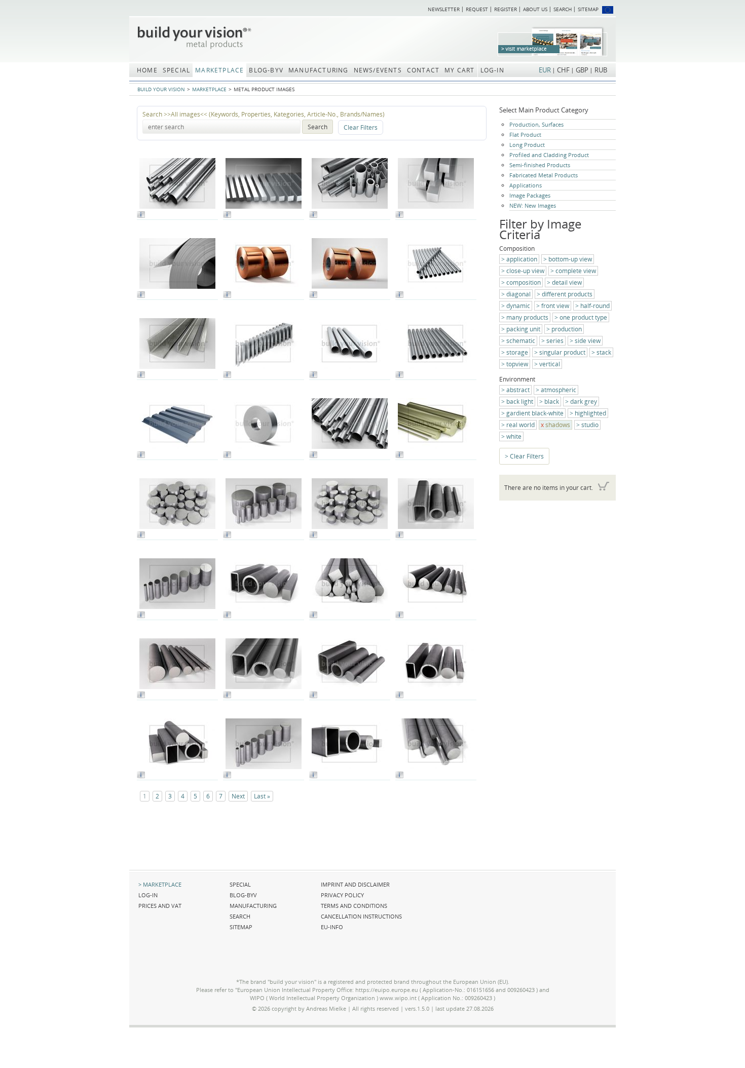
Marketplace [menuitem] (219, 70)
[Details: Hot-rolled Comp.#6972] (399, 696)
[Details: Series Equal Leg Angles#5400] (141, 375)
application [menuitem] (521, 259)
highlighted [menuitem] (590, 413)
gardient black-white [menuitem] (535, 413)
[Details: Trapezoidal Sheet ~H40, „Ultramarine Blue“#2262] (141, 456)
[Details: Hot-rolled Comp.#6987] (141, 776)
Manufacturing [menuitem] (318, 70)
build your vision (161, 89)
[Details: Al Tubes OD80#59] (399, 295)
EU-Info (332, 927)
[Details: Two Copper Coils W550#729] (227, 295)
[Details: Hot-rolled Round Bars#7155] (313, 536)
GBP (582, 69)
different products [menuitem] (567, 294)
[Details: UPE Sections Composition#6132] (227, 375)
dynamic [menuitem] (518, 305)
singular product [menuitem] (562, 352)
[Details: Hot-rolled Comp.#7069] (141, 696)
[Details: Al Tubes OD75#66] (313, 375)
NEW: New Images (532, 205)
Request (477, 9)
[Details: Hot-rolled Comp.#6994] (313, 776)
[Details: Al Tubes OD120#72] (399, 375)
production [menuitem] (566, 329)
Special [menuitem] (176, 70)
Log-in (148, 895)
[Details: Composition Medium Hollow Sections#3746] (313, 215)
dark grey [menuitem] (583, 401)
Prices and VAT (159, 905)
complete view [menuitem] (575, 270)
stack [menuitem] (604, 352)
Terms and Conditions (354, 905)
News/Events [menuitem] (378, 70)
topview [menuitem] (517, 364)
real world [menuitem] (520, 425)
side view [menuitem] (588, 340)
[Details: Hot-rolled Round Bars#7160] (141, 616)
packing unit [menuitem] (523, 329)
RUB (600, 69)
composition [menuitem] (523, 282)
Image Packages (529, 195)
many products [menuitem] (527, 317)
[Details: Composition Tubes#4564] (313, 456)
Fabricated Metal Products (543, 175)
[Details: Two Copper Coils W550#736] (313, 295)
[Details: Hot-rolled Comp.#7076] (227, 696)
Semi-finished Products (539, 165)
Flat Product (525, 134)
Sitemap (588, 9)
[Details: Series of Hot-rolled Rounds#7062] (399, 616)
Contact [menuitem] (423, 70)
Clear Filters (361, 127)
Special (240, 884)
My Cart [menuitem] (459, 70)
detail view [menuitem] (567, 282)
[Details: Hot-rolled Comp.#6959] (227, 616)
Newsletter (444, 9)
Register (505, 9)
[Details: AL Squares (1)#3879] (227, 215)
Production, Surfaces (536, 124)
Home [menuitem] (147, 70)
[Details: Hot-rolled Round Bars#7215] (399, 776)
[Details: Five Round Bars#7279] (399, 456)
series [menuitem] (555, 340)
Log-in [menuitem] (492, 70)
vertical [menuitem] (549, 364)
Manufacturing (253, 905)
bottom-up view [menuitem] (570, 259)
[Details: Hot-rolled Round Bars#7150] (227, 536)
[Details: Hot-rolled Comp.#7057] (399, 536)
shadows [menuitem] (557, 425)
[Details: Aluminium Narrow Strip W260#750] (227, 456)
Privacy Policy (342, 895)
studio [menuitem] (590, 425)
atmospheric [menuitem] (558, 390)
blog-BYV (243, 895)
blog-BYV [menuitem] (266, 70)
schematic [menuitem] (520, 340)
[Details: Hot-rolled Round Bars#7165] (227, 776)
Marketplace (209, 89)
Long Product (527, 144)
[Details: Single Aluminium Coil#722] (141, 295)
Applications (525, 185)
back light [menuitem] (519, 401)
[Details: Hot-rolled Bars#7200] (313, 616)
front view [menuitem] (555, 305)
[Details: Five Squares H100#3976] (399, 215)
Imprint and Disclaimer (355, 884)
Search (562, 9)
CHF (563, 69)
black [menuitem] (551, 401)
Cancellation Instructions (361, 916)
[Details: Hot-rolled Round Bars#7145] (141, 536)
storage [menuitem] (517, 352)
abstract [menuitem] (518, 390)
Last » (262, 796)
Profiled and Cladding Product (549, 155)
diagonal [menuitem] (518, 294)
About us (535, 9)
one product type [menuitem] (583, 317)
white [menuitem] (514, 436)
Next (238, 796)
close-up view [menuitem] (525, 270)
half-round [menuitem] (595, 305)
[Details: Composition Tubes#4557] (141, 215)
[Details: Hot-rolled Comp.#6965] (313, 696)
